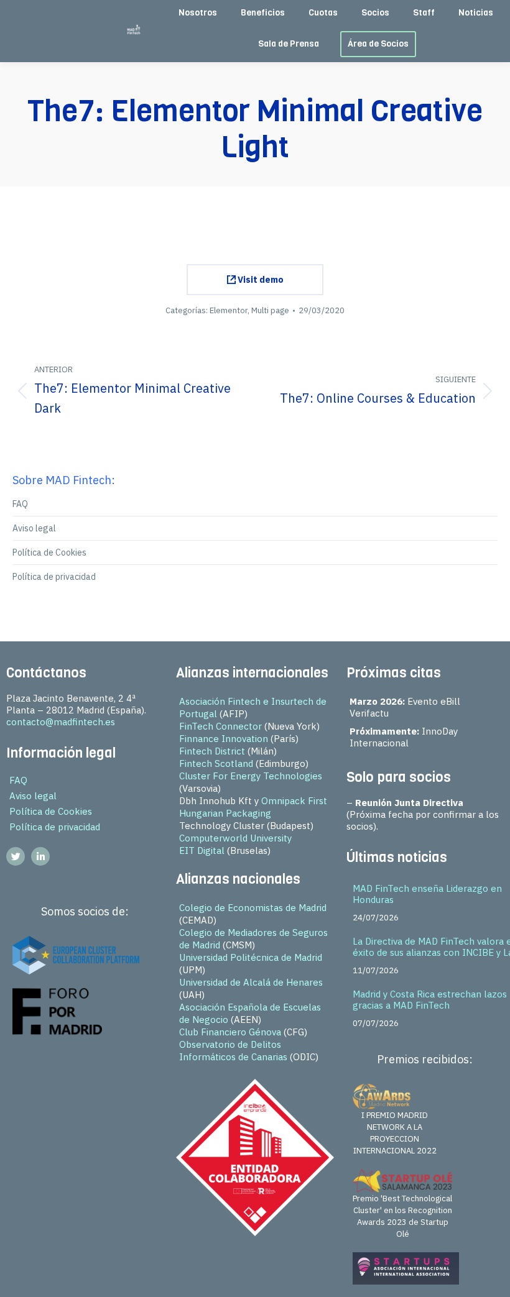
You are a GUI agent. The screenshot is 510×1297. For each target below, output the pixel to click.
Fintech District (212, 751)
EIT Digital (202, 850)
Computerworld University (235, 838)
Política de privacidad (54, 576)
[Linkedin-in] (40, 856)
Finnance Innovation (223, 739)
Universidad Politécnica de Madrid (250, 957)
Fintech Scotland (216, 763)
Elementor (229, 310)
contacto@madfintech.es (60, 722)
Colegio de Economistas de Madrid (253, 908)
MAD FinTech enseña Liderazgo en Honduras (427, 893)
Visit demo (260, 279)
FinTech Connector (220, 726)
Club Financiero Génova (230, 1032)
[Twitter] (15, 856)
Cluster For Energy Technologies (250, 776)
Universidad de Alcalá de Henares (251, 982)
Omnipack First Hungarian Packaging (253, 807)
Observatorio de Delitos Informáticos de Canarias (233, 1050)
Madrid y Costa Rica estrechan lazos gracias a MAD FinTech (430, 999)
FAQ (20, 504)
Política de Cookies (49, 552)
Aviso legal (34, 528)
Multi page (270, 310)
